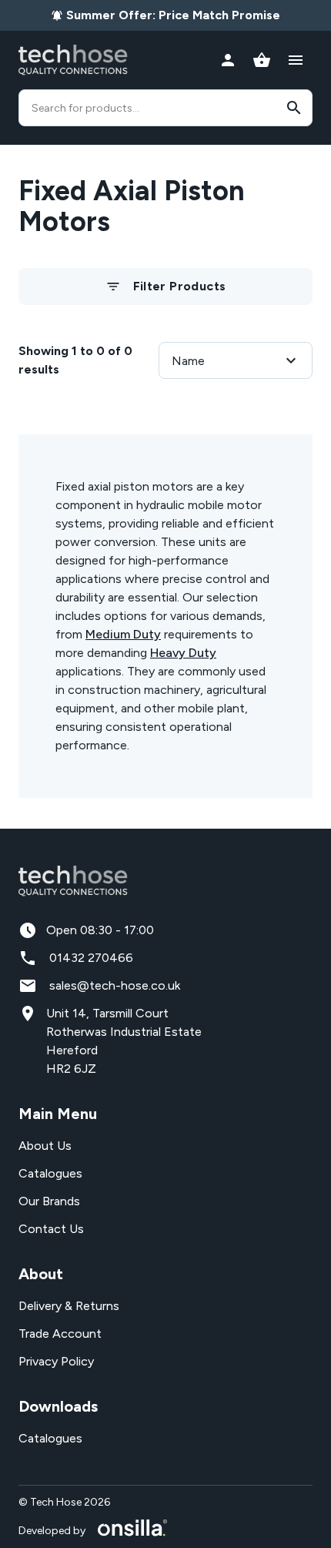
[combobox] (165, 107)
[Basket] (262, 60)
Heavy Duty (183, 652)
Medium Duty (123, 634)
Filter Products (179, 286)
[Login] (228, 60)
